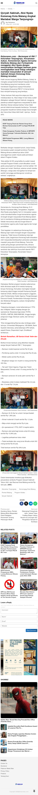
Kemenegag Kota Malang (27, 489)
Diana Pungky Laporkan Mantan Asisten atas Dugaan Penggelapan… (22, 735)
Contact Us (4, 763)
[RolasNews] (19, 3)
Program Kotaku (20, 492)
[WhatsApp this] (35, 504)
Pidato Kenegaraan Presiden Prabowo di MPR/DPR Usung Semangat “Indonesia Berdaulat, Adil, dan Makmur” (19, 133)
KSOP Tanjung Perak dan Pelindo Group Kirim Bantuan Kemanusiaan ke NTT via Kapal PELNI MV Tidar (19, 126)
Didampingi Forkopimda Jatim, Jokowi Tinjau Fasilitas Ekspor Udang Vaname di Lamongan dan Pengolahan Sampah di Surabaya (28, 515)
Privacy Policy (5, 771)
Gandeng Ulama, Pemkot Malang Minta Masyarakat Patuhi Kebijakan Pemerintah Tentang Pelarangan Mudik (9, 514)
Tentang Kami (5, 776)
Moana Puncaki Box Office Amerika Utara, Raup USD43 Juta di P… (20, 742)
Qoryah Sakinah (7, 496)
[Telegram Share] (31, 504)
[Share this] (22, 504)
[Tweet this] (26, 504)
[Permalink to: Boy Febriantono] (3, 23)
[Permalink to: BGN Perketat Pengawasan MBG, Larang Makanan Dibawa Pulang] (9, 563)
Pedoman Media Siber (7, 768)
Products (3, 773)
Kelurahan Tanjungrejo (9, 489)
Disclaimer (4, 766)
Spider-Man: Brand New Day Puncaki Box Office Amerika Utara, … (18, 720)
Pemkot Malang (7, 492)
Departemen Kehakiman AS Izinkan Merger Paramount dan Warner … (20, 750)
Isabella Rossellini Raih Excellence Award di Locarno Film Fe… (22, 727)
